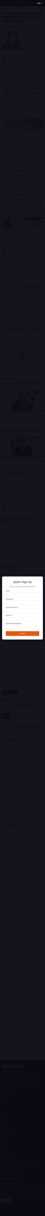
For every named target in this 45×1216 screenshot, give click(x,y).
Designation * (10, 599)
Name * (8, 591)
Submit (22, 633)
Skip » (39, 3)
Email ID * (9, 615)
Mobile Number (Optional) (13, 623)
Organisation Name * (12, 607)
